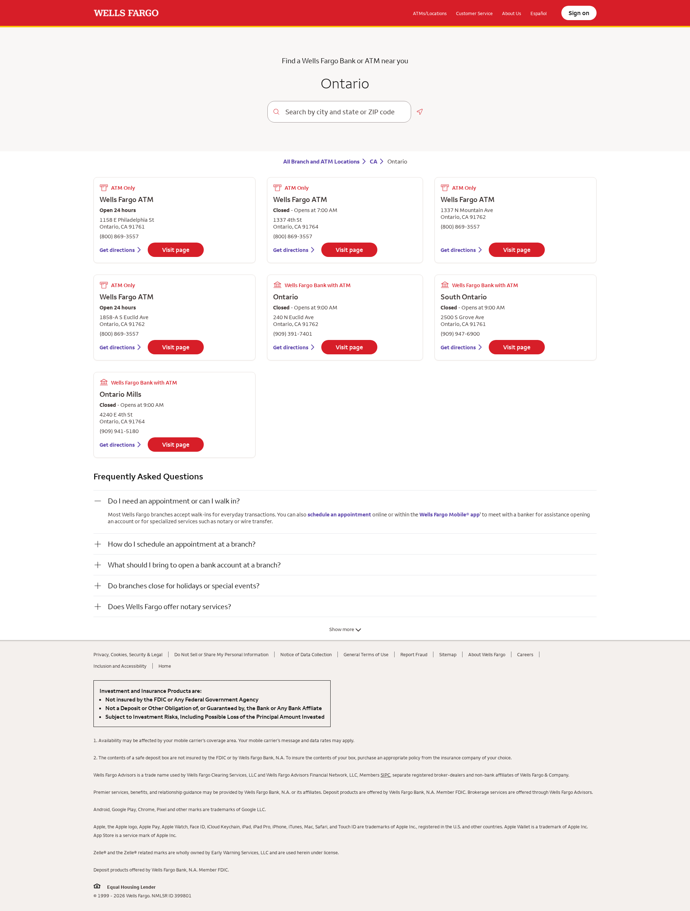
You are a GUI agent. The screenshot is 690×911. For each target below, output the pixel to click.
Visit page (175, 250)
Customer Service (474, 13)
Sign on (579, 13)
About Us (511, 13)
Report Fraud (413, 654)
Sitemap (447, 654)
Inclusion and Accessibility (120, 666)
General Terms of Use (366, 654)
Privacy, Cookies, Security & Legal (127, 654)
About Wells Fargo (486, 654)
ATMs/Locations (430, 13)
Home (164, 666)
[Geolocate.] (420, 112)
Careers (525, 654)
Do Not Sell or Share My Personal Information (221, 654)
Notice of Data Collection (306, 654)
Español (538, 13)
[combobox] (345, 112)
